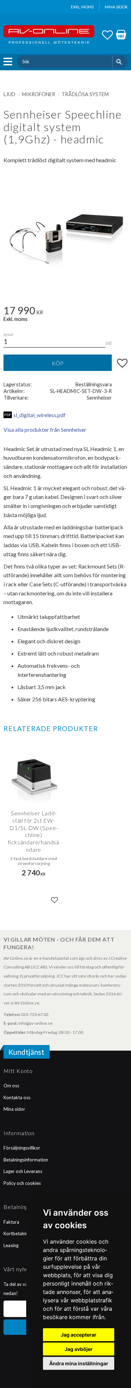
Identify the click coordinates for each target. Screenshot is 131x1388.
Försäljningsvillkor (21, 1148)
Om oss (11, 1085)
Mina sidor (14, 1109)
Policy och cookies (22, 1183)
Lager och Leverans (22, 1171)
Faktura (11, 1222)
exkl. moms (82, 7)
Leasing (11, 1245)
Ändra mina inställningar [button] (78, 1363)
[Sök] (120, 61)
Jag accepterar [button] (78, 1335)
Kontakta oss (16, 1097)
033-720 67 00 (34, 1014)
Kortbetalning (17, 1233)
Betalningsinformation (25, 1159)
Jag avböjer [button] (79, 1349)
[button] (9, 61)
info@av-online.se (35, 1023)
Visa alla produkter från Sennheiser (44, 429)
